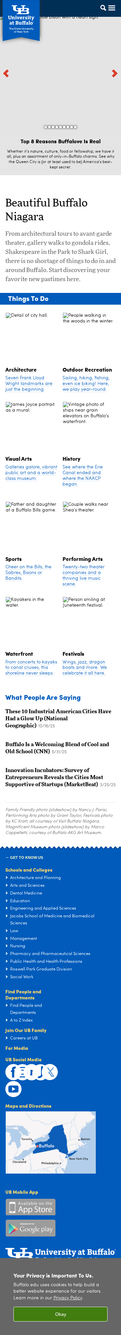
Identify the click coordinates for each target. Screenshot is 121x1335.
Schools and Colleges (28, 869)
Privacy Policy (67, 1298)
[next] (114, 73)
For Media (16, 1047)
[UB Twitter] (46, 1068)
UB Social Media (23, 1059)
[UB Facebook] (9, 1068)
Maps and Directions (28, 1105)
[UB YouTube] (9, 1085)
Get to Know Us (26, 857)
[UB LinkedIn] (28, 1068)
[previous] (6, 73)
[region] (60, 1296)
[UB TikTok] (37, 1068)
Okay (60, 1314)
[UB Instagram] (18, 1068)
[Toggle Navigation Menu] (105, 14)
